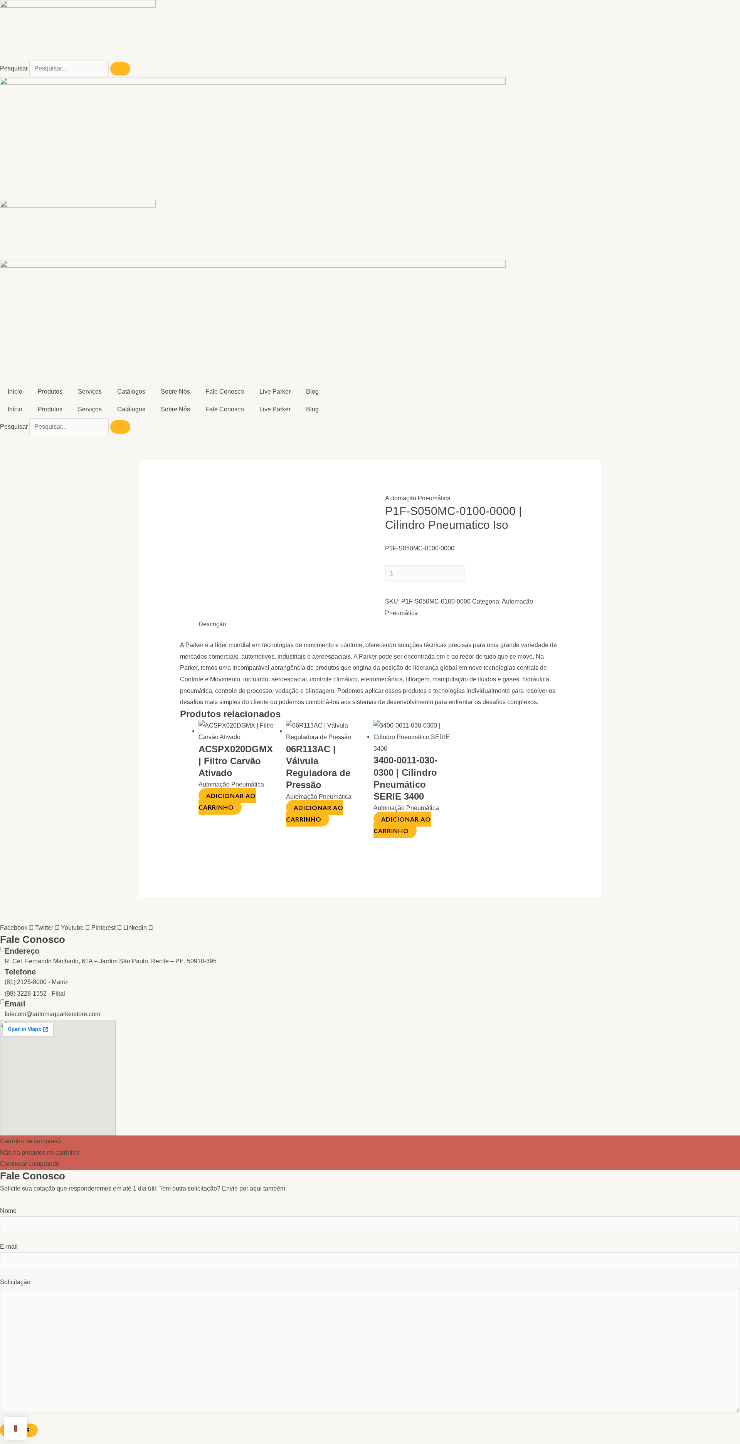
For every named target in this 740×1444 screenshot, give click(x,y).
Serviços (90, 391)
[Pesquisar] (120, 68)
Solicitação (15, 1282)
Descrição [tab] (212, 624)
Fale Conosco (224, 391)
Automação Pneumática (418, 498)
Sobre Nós (175, 391)
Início (15, 391)
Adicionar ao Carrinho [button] (227, 801)
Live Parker (275, 391)
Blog (312, 391)
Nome (8, 1211)
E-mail (9, 1246)
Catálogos (131, 391)
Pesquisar (14, 68)
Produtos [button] (50, 391)
